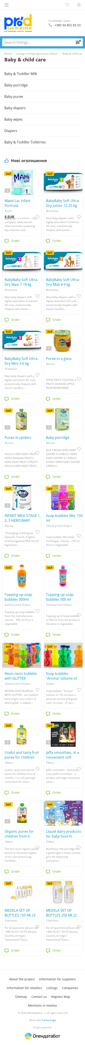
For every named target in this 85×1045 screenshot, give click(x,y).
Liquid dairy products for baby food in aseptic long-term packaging (63, 834)
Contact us (39, 997)
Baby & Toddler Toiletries (25, 142)
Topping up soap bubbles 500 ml (60, 597)
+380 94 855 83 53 (67, 25)
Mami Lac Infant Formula (18, 203)
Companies (70, 988)
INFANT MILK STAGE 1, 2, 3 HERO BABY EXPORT (23, 518)
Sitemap (21, 997)
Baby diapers (15, 107)
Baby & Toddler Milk (20, 73)
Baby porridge (57, 437)
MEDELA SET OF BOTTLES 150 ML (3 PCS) (20, 913)
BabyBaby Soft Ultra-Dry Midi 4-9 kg (63, 282)
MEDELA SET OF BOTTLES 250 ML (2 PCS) (61, 913)
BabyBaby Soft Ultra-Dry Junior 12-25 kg (63, 203)
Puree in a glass (59, 358)
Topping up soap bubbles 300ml (18, 597)
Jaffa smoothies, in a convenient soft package (62, 755)
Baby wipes (13, 119)
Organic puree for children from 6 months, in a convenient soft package (19, 834)
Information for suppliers (57, 979)
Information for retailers (24, 988)
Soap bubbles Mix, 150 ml (64, 518)
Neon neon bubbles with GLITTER (21, 676)
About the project (22, 979)
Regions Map (60, 997)
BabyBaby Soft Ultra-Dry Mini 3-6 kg (21, 361)
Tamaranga (49, 1020)
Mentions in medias (42, 1005)
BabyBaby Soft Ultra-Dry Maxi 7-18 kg (21, 282)
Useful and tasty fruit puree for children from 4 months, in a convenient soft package (22, 755)
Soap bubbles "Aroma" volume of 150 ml (61, 676)
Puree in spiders (18, 437)
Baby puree (13, 96)
